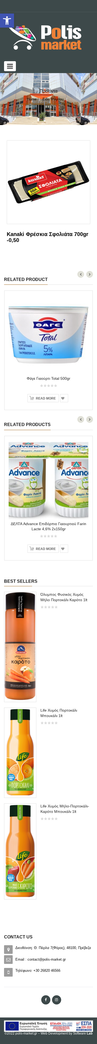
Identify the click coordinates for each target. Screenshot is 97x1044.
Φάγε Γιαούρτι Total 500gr (48, 378)
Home (31, 99)
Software (82, 1033)
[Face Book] (45, 999)
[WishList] (64, 398)
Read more (46, 398)
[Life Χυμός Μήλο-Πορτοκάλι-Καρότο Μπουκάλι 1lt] (20, 851)
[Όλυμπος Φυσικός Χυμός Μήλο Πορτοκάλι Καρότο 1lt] (20, 646)
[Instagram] (56, 999)
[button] (7, 21)
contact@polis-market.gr (46, 959)
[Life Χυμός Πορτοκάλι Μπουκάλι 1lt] (20, 752)
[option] (48, 748)
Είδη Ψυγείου (53, 99)
